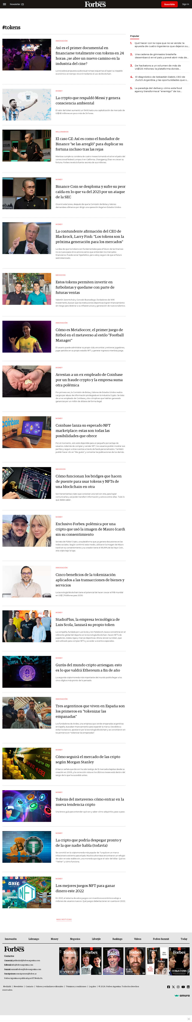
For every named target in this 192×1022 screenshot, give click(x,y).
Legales (92, 987)
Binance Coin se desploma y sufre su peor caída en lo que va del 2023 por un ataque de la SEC (91, 192)
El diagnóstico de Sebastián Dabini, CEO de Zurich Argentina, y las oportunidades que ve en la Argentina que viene (161, 78)
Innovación (11, 939)
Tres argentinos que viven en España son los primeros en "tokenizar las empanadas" (90, 711)
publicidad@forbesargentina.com (26, 961)
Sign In (185, 4)
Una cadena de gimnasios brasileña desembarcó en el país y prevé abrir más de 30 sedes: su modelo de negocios (161, 56)
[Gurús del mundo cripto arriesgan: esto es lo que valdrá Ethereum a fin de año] (26, 672)
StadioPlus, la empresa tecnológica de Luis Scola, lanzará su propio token (88, 622)
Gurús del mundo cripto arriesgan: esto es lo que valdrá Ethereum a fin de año (89, 667)
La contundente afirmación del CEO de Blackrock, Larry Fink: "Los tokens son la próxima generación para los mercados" (90, 237)
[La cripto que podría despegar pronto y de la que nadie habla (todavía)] (26, 847)
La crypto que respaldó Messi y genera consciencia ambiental (88, 100)
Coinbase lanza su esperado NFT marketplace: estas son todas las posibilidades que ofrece (83, 431)
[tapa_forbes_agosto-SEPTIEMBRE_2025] (179, 961)
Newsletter (18, 987)
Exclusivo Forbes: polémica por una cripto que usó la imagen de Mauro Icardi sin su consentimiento (90, 529)
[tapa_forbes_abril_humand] (91, 961)
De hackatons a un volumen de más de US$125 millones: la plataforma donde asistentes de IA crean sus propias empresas (161, 67)
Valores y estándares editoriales (49, 987)
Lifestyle (96, 939)
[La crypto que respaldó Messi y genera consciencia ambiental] (26, 104)
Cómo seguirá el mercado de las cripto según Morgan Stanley (88, 759)
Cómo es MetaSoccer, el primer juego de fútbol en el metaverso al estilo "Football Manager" (90, 335)
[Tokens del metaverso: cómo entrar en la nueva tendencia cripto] (26, 806)
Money (54, 939)
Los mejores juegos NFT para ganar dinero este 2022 (85, 888)
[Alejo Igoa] (113, 961)
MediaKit (7, 987)
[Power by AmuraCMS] (182, 995)
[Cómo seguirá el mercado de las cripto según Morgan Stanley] (26, 763)
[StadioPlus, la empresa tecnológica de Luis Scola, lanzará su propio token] (26, 626)
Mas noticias (64, 919)
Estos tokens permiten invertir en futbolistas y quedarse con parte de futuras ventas (85, 287)
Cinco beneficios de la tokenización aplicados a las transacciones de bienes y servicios (90, 580)
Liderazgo (33, 939)
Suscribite (169, 4)
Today (184, 939)
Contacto (29, 987)
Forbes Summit (161, 939)
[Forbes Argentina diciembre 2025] (135, 961)
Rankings (117, 939)
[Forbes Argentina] (96, 4)
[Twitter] (173, 987)
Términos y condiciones (76, 987)
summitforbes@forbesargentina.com (26, 969)
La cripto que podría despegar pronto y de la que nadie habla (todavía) (88, 842)
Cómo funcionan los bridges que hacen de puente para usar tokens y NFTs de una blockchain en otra (89, 481)
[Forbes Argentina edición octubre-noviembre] (157, 961)
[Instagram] (178, 987)
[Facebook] (168, 987)
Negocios (75, 939)
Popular (134, 36)
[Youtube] (183, 987)
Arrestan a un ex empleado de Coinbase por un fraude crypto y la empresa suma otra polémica (89, 380)
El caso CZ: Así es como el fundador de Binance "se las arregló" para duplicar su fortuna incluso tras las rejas (89, 144)
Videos (137, 939)
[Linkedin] (188, 987)
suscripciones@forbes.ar (26, 974)
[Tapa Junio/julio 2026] (69, 961)
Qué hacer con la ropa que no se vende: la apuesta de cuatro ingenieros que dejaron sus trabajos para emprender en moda (162, 45)
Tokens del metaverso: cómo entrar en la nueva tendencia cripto (90, 802)
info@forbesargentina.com (22, 965)
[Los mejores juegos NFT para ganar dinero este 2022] (26, 892)
